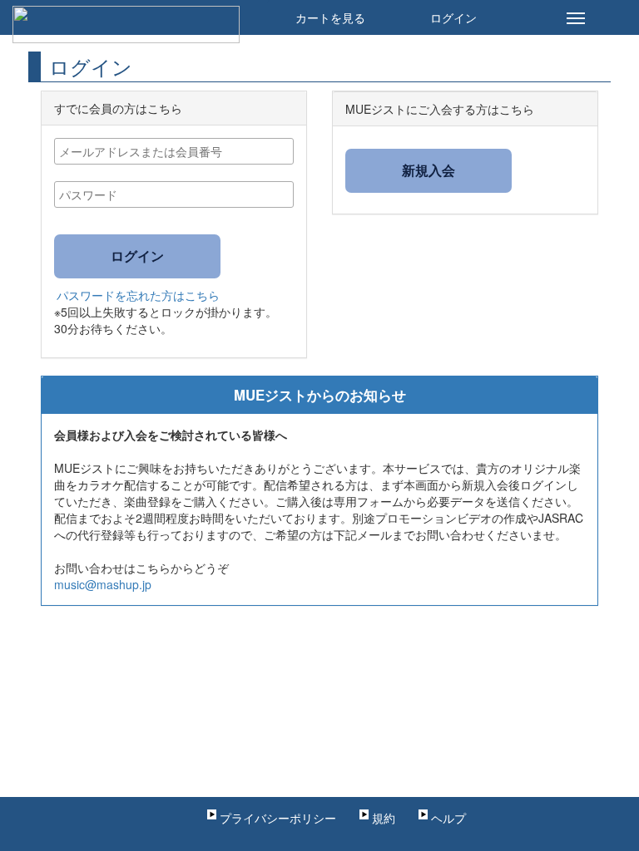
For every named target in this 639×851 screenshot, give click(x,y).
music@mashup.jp (102, 584)
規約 (383, 817)
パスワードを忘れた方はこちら (138, 295)
